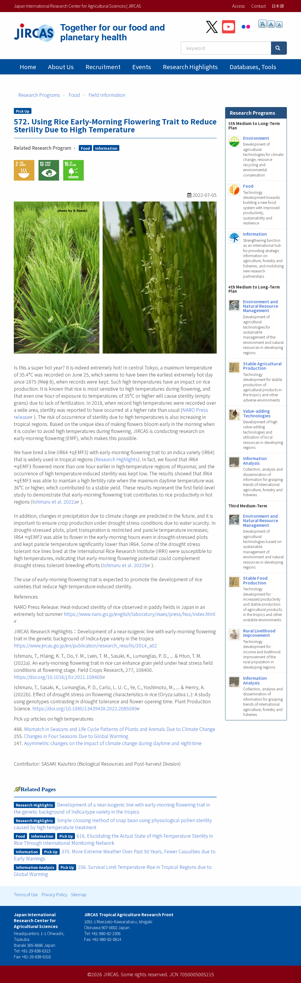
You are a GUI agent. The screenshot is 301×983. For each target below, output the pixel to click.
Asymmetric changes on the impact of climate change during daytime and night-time (113, 743)
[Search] (279, 48)
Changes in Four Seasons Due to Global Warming (76, 735)
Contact (258, 6)
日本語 (278, 6)
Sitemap (78, 894)
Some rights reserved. (144, 974)
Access (238, 6)
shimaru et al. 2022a (55, 501)
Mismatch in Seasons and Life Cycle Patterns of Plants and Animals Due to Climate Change (119, 728)
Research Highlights (190, 66)
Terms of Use (26, 894)
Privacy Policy (54, 894)
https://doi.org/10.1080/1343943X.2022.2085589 (84, 708)
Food (74, 94)
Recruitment (103, 66)
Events (141, 66)
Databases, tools (253, 66)
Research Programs (39, 94)
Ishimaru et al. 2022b (125, 565)
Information (106, 148)
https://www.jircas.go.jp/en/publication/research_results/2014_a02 (85, 645)
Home (28, 66)
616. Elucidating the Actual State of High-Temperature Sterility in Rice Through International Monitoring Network (113, 839)
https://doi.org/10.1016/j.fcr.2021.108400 (58, 676)
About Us (61, 66)
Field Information (106, 94)
